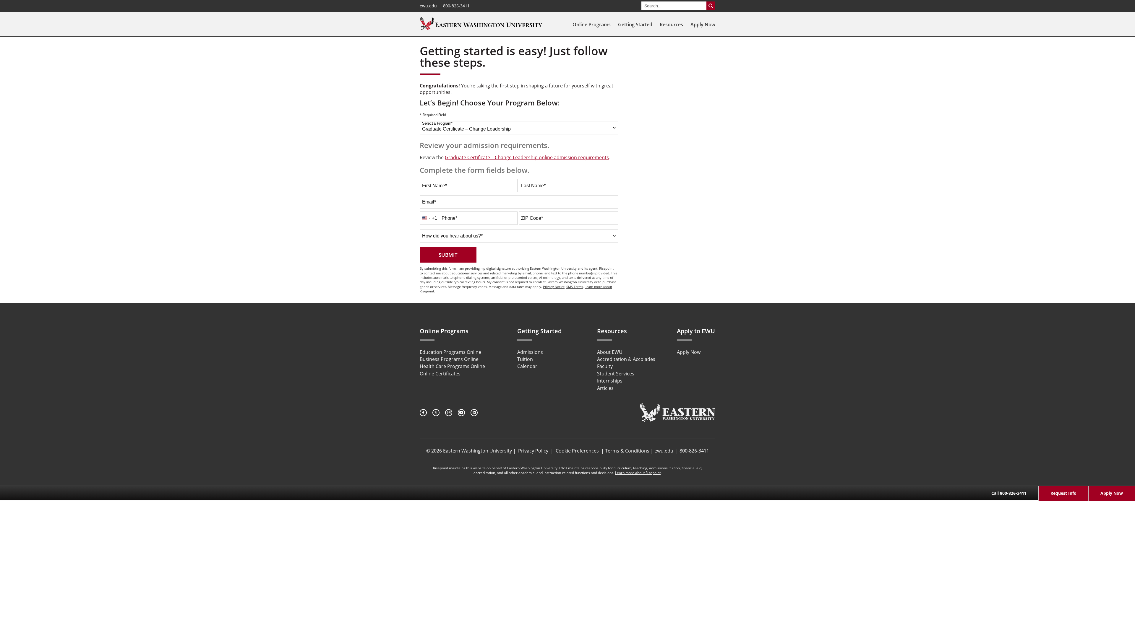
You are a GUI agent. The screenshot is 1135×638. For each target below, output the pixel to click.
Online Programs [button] (592, 24)
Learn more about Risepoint (638, 472)
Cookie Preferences (577, 450)
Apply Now (702, 24)
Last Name (533, 185)
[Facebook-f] (423, 412)
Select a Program (437, 123)
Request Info (1063, 493)
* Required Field (433, 115)
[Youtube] (461, 412)
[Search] (710, 5)
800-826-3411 (456, 6)
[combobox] (519, 127)
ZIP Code (532, 218)
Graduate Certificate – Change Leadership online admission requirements (527, 157)
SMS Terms (574, 286)
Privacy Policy (533, 450)
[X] (436, 412)
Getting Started (635, 24)
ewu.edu (428, 6)
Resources (671, 24)
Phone (449, 218)
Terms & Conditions (627, 450)
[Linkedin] (474, 412)
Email (429, 201)
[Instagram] (448, 412)
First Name (434, 185)
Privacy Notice (554, 286)
